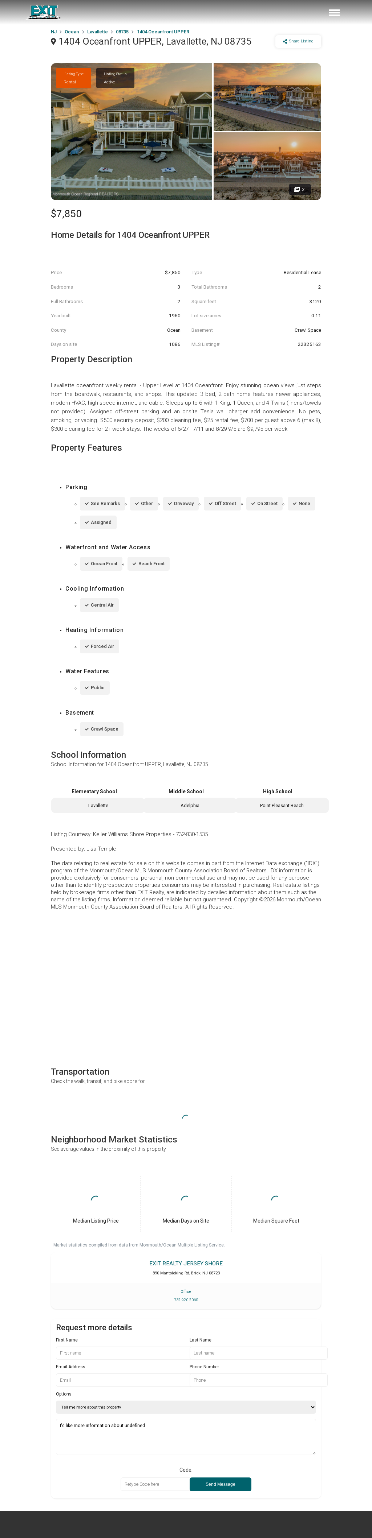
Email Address (70, 1366)
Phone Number (204, 1366)
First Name (67, 1340)
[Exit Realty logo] (43, 12)
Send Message (220, 1484)
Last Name (200, 1340)
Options (64, 1394)
